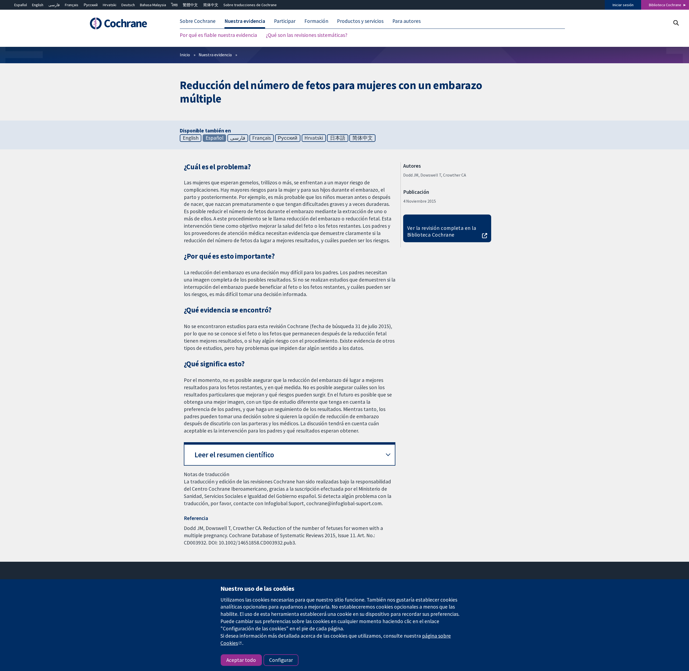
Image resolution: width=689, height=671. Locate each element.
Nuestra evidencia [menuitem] (244, 21)
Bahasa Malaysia (153, 4)
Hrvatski (109, 4)
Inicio (185, 54)
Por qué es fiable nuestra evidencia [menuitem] (218, 35)
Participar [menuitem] (285, 21)
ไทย (174, 4)
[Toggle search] (676, 22)
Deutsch (128, 4)
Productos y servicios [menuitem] (360, 21)
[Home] (126, 23)
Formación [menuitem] (316, 21)
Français (71, 4)
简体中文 (210, 4)
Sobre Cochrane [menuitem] (198, 21)
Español (20, 4)
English (37, 4)
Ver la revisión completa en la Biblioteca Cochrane (441, 231)
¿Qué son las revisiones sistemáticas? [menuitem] (306, 35)
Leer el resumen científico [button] (234, 454)
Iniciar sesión (623, 4)
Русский (91, 4)
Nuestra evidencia (215, 54)
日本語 (337, 138)
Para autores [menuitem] (406, 21)
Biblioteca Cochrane (665, 4)
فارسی (54, 4)
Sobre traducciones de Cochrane (250, 4)
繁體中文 (190, 4)
